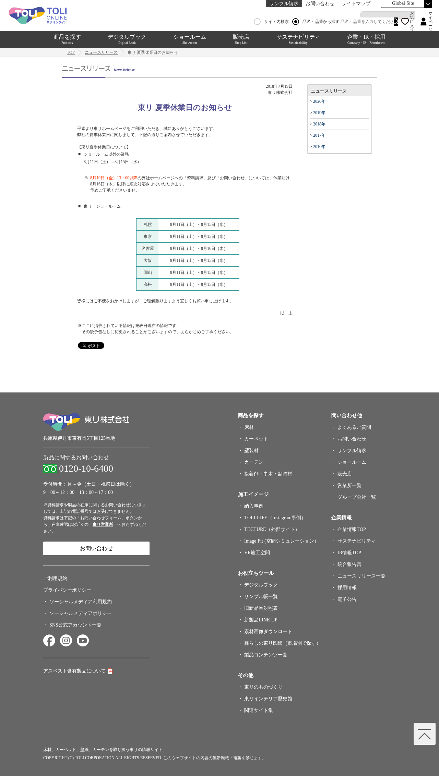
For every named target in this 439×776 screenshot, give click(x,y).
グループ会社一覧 (356, 497)
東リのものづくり (263, 687)
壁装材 (251, 450)
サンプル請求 (284, 3)
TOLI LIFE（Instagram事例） (275, 517)
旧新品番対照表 (261, 608)
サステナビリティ (298, 39)
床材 (249, 427)
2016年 (319, 146)
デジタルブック (127, 39)
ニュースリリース (101, 52)
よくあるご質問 (354, 427)
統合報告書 (349, 564)
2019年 (319, 112)
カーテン (253, 462)
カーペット (256, 438)
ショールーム (189, 39)
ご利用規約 (55, 578)
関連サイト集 (258, 710)
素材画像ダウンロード (268, 631)
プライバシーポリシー (67, 590)
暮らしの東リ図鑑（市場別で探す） (282, 643)
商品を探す (67, 39)
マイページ (430, 21)
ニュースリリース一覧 (361, 576)
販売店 (241, 39)
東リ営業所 (103, 524)
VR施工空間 (257, 552)
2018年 (319, 124)
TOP (71, 52)
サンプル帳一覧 (261, 596)
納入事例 (253, 506)
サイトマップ (356, 3)
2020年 (319, 101)
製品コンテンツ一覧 (265, 654)
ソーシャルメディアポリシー (80, 613)
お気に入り (412, 21)
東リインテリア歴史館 (268, 698)
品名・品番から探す (321, 22)
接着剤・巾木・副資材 (268, 473)
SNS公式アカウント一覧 (75, 625)
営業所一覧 (349, 485)
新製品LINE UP (260, 619)
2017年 (319, 135)
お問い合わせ (320, 3)
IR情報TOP (349, 552)
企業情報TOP (351, 529)
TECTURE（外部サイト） (272, 529)
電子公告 (347, 599)
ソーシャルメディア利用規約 (80, 601)
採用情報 (347, 587)
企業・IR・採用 (366, 39)
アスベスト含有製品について (74, 671)
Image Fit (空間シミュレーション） (281, 541)
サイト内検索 (276, 22)
